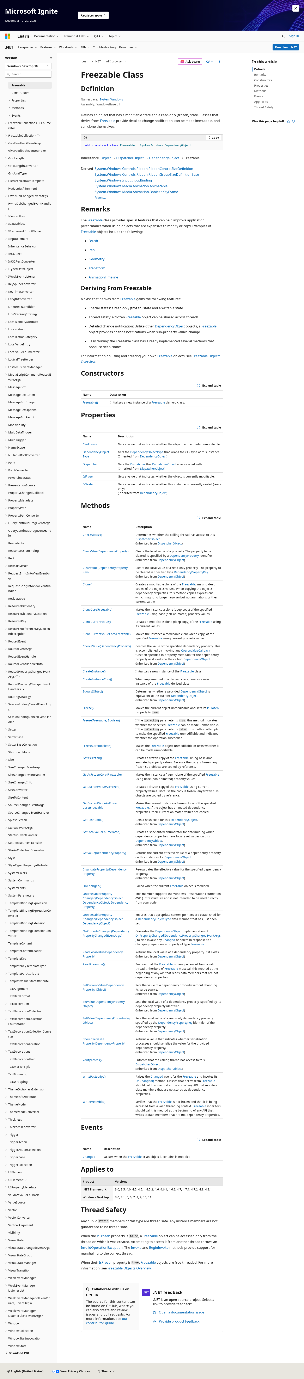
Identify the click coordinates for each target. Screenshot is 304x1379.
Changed (169, 940)
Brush (93, 241)
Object (106, 158)
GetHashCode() (93, 820)
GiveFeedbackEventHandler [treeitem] (27, 151)
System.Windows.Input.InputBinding (123, 180)
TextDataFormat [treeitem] (19, 996)
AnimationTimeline (103, 277)
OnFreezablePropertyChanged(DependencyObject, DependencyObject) (103, 919)
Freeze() (88, 708)
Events (258, 96)
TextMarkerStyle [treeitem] (19, 1067)
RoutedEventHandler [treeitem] (22, 656)
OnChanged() (92, 886)
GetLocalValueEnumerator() (101, 832)
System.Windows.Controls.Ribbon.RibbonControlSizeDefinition (144, 168)
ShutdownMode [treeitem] (19, 752)
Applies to (261, 102)
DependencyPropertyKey (191, 572)
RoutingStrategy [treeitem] (19, 697)
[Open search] (283, 36)
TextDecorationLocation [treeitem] (24, 1044)
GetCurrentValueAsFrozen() (101, 787)
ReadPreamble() (94, 964)
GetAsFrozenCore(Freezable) (102, 774)
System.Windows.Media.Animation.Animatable (131, 186)
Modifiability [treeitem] (16, 425)
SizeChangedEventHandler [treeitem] (26, 775)
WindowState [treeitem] (17, 1346)
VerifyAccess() (92, 1060)
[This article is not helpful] (293, 121)
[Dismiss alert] (295, 8)
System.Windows (111, 99)
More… (100, 197)
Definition (261, 69)
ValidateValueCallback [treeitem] (23, 1195)
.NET (98, 61)
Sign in (294, 36)
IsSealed (89, 484)
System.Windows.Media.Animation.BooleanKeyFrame (136, 192)
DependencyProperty (184, 556)
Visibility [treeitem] (14, 1233)
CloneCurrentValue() (97, 622)
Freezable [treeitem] (18, 85)
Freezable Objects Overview (129, 1268)
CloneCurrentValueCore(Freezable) (106, 634)
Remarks (260, 74)
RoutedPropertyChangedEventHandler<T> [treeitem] (29, 686)
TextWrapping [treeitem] (18, 1082)
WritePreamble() (94, 1102)
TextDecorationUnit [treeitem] (21, 1059)
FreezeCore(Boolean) (97, 746)
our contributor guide (107, 1320)
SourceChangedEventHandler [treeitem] (28, 812)
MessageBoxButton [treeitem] (21, 395)
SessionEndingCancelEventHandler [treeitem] (29, 719)
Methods (260, 91)
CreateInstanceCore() (97, 679)
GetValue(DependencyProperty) (104, 853)
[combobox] (28, 66)
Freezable (107, 120)
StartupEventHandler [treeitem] (22, 835)
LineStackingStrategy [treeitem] (22, 314)
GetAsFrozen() (92, 758)
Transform (97, 268)
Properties (261, 85)
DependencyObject (164, 158)
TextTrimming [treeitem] (17, 1074)
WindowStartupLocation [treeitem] (24, 1338)
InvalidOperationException (102, 1247)
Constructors (263, 80)
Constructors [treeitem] (20, 93)
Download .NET (286, 47)
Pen (92, 250)
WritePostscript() (94, 1076)
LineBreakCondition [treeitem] (21, 307)
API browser (114, 61)
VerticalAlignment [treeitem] (20, 1225)
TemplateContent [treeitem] (20, 943)
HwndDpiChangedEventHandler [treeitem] (29, 206)
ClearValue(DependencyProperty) (105, 551)
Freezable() (90, 402)
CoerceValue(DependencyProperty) (107, 646)
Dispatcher (90, 464)
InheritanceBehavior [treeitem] (22, 246)
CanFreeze (90, 444)
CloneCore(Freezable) (97, 609)
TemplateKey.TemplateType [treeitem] (27, 966)
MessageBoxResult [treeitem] (21, 417)
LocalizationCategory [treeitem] (22, 337)
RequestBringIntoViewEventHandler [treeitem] (29, 588)
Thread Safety (263, 107)
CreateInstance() (94, 671)
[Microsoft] (7, 36)
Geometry (96, 259)
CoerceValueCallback (195, 650)
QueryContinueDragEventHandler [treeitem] (29, 533)
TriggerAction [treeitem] (17, 1142)
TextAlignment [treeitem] (18, 989)
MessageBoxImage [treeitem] (21, 402)
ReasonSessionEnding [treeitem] (23, 551)
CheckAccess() (92, 535)
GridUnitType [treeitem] (17, 173)
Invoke (136, 1247)
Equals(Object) (93, 691)
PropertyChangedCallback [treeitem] (26, 493)
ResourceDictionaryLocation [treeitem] (27, 614)
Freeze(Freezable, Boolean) (101, 720)
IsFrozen (89, 476)
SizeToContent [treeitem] (18, 797)
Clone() (87, 584)
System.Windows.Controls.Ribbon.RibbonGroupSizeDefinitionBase (147, 174)
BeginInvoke (159, 1247)
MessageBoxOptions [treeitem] (22, 410)
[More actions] (219, 61)
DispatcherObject (130, 158)
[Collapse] (51, 58)
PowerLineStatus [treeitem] (19, 478)
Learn (86, 61)
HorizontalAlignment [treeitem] (22, 188)
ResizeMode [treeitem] (16, 599)
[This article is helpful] (288, 121)
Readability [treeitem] (16, 543)
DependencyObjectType (146, 452)
